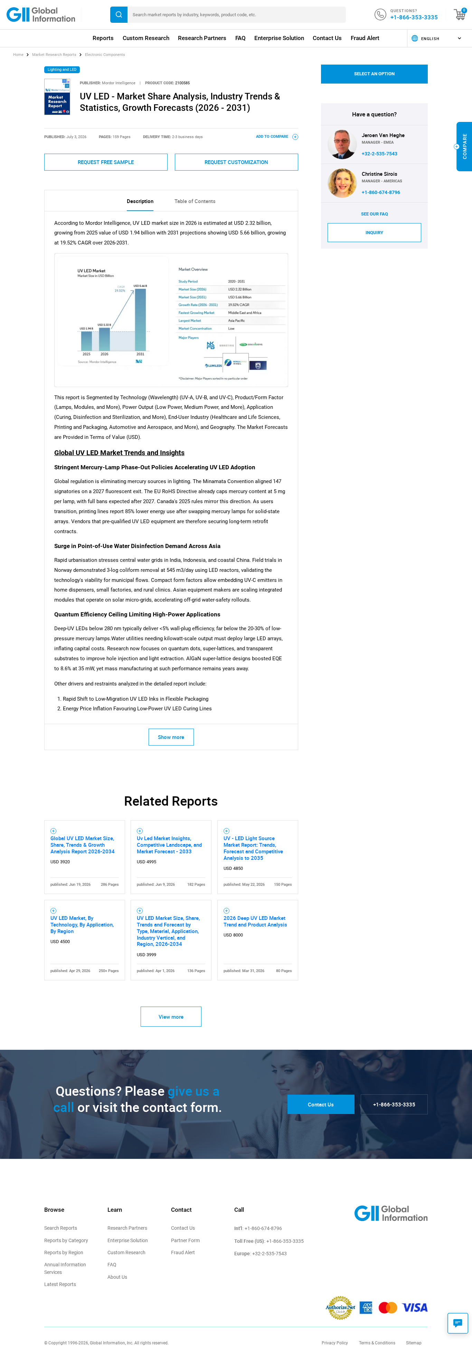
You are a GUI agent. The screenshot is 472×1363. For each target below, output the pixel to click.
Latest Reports (60, 1284)
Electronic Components (105, 54)
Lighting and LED (62, 69)
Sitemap (414, 1343)
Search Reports (60, 1228)
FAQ (240, 38)
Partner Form (185, 1240)
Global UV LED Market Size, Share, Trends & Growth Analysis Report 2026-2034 (82, 845)
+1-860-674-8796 (381, 192)
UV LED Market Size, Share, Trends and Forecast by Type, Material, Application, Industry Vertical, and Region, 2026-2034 (168, 930)
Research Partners (202, 38)
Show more (171, 736)
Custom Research (146, 38)
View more (171, 1016)
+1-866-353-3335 (414, 17)
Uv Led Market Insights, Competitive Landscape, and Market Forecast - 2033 (169, 845)
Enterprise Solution (279, 38)
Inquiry (374, 232)
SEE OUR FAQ (374, 214)
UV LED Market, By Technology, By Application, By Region (82, 924)
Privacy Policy (335, 1343)
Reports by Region (63, 1252)
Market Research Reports (54, 54)
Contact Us (327, 38)
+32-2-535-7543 (379, 153)
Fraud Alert (365, 38)
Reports (103, 38)
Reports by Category (66, 1240)
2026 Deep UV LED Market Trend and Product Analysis (255, 921)
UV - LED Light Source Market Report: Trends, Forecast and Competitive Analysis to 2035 (253, 848)
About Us (117, 1277)
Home (19, 54)
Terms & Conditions (377, 1343)
